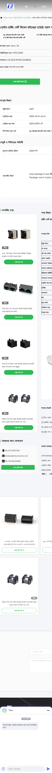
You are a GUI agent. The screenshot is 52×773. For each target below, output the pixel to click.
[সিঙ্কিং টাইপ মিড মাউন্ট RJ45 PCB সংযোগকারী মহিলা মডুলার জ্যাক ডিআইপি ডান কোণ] (19, 579)
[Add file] (3, 769)
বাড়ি (26, 6)
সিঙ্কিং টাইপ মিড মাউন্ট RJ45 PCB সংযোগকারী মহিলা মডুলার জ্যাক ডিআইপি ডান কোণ (19, 603)
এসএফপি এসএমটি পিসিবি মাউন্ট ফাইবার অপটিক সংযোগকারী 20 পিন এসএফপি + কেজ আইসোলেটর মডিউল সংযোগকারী (19, 543)
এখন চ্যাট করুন (18, 81)
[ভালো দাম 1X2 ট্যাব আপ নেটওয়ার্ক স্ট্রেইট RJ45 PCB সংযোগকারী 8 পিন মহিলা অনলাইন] (18, 287)
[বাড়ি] (10, 7)
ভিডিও (44, 6)
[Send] (48, 769)
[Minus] (48, 710)
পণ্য (35, 6)
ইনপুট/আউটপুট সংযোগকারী (21, 18)
